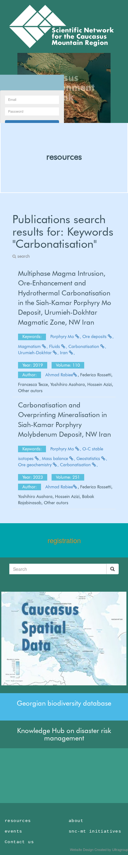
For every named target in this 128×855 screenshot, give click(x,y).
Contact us (19, 841)
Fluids (55, 346)
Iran (64, 352)
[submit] (112, 569)
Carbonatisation (84, 346)
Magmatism (30, 346)
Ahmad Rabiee (59, 374)
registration (64, 540)
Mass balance (55, 458)
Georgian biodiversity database (64, 703)
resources (64, 156)
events (13, 831)
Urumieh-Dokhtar (35, 352)
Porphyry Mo (62, 336)
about (76, 820)
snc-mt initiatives (95, 831)
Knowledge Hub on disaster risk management (64, 734)
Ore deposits (95, 336)
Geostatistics (88, 458)
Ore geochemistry (35, 464)
